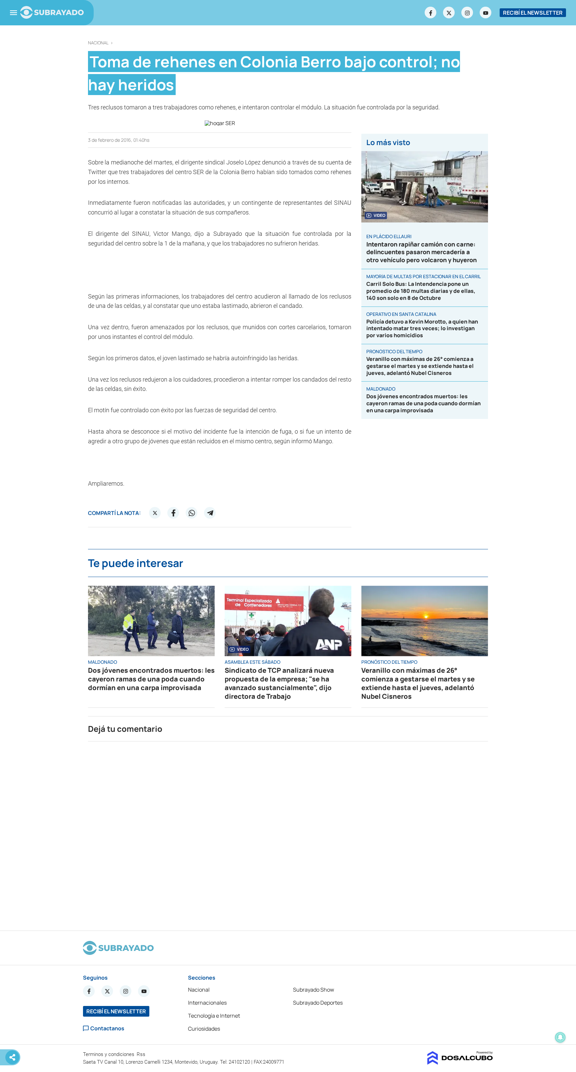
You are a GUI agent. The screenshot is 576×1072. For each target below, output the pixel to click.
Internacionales (207, 1002)
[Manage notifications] (560, 1037)
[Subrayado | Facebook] (430, 13)
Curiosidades (204, 1028)
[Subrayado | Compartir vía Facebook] (173, 513)
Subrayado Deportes (318, 1002)
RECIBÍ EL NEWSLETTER (533, 12)
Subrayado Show (313, 989)
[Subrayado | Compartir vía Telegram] (210, 513)
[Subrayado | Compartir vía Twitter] (155, 513)
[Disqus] (288, 833)
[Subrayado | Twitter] (449, 13)
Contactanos (107, 1028)
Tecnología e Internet (214, 1015)
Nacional (98, 43)
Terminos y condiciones (109, 1054)
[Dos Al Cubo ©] (460, 1062)
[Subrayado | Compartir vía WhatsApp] (192, 513)
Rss (142, 1054)
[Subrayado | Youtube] (485, 13)
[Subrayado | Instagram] (467, 13)
